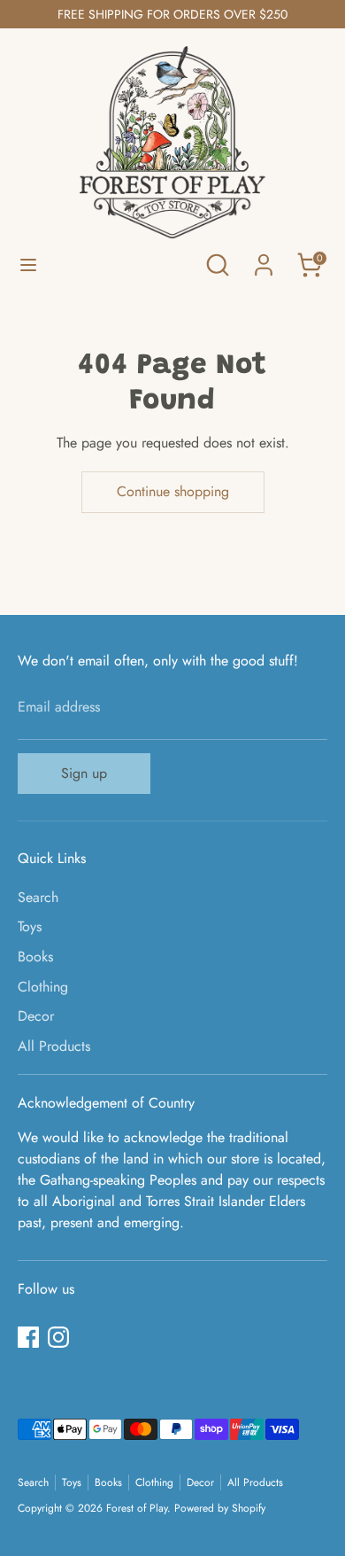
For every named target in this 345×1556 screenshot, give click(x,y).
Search (38, 897)
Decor (36, 1016)
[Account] (263, 257)
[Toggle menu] (28, 265)
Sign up (84, 773)
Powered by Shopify (219, 1508)
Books (35, 956)
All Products (54, 1046)
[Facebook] (28, 1337)
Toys (30, 926)
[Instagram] (58, 1337)
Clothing (43, 986)
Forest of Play (136, 1508)
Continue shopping (173, 491)
